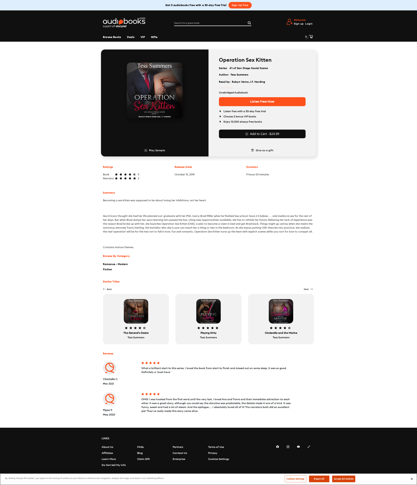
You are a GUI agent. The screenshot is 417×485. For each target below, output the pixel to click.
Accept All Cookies (343, 478)
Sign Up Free (240, 5)
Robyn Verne (240, 82)
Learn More (109, 459)
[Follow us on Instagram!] (288, 456)
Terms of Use (216, 447)
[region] (208, 479)
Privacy (212, 453)
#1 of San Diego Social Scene (249, 68)
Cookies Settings (218, 459)
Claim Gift (143, 459)
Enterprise (179, 459)
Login (309, 24)
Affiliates (107, 453)
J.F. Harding (257, 82)
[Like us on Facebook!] (277, 456)
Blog (140, 453)
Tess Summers (239, 75)
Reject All (319, 478)
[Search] (249, 22)
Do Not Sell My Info (114, 465)
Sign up (299, 24)
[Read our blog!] (309, 456)
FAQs (140, 447)
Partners (178, 447)
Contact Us (180, 453)
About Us (107, 447)
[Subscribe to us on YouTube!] (298, 456)
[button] (107, 289)
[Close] (411, 478)
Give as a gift (264, 150)
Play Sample (157, 150)
